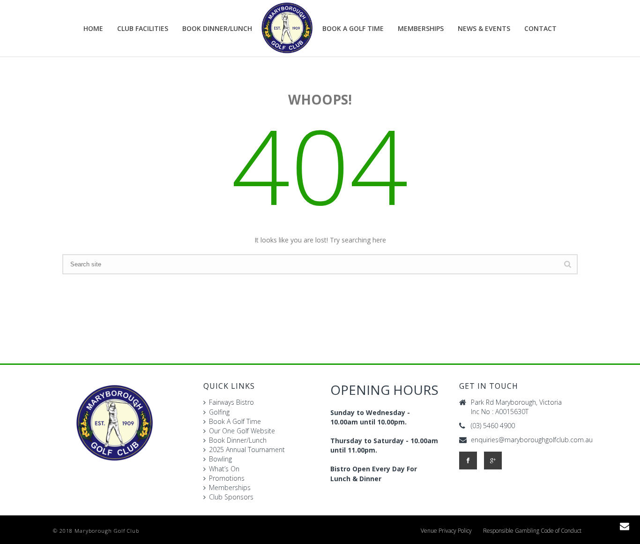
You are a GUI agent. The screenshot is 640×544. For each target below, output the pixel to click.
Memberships (421, 28)
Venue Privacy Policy (446, 531)
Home (93, 28)
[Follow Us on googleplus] (493, 460)
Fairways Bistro (231, 402)
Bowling (220, 458)
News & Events (484, 28)
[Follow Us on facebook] (468, 460)
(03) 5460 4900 (493, 426)
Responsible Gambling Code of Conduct (532, 531)
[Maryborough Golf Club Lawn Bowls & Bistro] (287, 28)
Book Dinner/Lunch (238, 440)
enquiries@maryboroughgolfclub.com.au (532, 440)
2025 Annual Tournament (247, 449)
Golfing (219, 412)
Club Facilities (142, 28)
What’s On (224, 468)
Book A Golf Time (353, 28)
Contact (540, 28)
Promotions (227, 478)
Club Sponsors (231, 496)
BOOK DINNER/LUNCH (217, 28)
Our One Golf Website (242, 430)
